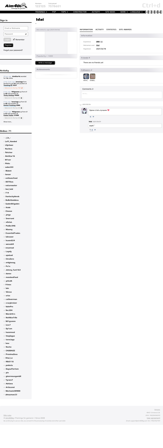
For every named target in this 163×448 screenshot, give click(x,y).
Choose (9, 211)
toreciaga (19, 82)
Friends (84, 58)
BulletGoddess (12, 200)
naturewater (11, 185)
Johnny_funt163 (13, 270)
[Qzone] (156, 12)
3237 (15, 85)
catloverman (11, 299)
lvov (7, 343)
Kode (8, 207)
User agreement (153, 418)
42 (6, 93)
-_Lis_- (8, 138)
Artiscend (10, 387)
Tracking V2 (8, 85)
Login (7, 40)
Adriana (9, 384)
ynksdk (9, 281)
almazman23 (11, 395)
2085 (18, 105)
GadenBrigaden (12, 204)
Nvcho (8, 347)
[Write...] (122, 95)
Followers (85, 70)
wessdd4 (10, 244)
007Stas (9, 182)
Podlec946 (10, 226)
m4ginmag (10, 263)
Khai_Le (9, 358)
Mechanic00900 (13, 391)
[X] (150, 12)
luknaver (10, 237)
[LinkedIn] (159, 12)
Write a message (45, 63)
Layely (9, 251)
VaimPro (9, 307)
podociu (9, 365)
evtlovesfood (11, 178)
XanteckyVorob (12, 196)
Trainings (40, 12)
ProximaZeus (12, 354)
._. (81, 104)
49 (6, 103)
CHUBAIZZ (10, 351)
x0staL (9, 222)
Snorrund (10, 218)
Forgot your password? (13, 50)
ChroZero (10, 259)
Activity (96, 12)
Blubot (9, 171)
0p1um (9, 329)
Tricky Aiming (9, 95)
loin (7, 288)
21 (6, 113)
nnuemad (10, 248)
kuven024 (10, 240)
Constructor (79, 12)
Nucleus (8, 149)
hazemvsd (10, 332)
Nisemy (9, 229)
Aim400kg (9, 418)
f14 (7, 193)
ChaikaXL (92, 80)
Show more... (8, 122)
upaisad (9, 255)
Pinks (7, 163)
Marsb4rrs (10, 314)
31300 (16, 115)
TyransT (9, 380)
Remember (20, 40)
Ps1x (8, 266)
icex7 (8, 325)
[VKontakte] (153, 12)
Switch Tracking (10, 105)
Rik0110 (10, 362)
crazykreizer (11, 303)
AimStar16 (16, 76)
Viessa (9, 292)
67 (15, 83)
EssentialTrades (13, 233)
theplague (10, 336)
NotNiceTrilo (11, 318)
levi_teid (9, 189)
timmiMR (86, 80)
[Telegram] (146, 12)
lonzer (8, 174)
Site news (110, 12)
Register (8, 45)
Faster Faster (8, 115)
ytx (7, 373)
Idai (40, 19)
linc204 (9, 310)
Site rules (7, 415)
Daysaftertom (12, 369)
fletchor (8, 152)
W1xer (8, 160)
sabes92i (9, 167)
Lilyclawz (9, 145)
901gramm (15, 92)
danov (8, 274)
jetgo (8, 215)
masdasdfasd (12, 277)
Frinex (8, 285)
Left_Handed (11, 141)
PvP (54, 12)
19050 (16, 95)
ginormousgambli (13, 376)
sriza (8, 296)
